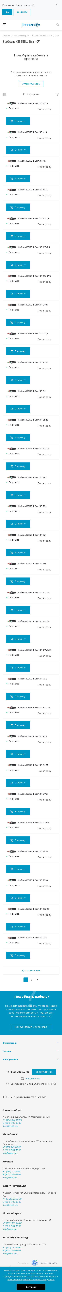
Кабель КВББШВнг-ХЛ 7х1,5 (33, 333)
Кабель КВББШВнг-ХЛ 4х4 (32, 132)
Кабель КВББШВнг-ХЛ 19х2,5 (33, 909)
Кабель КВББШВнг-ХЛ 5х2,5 (33, 420)
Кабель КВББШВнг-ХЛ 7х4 (32, 678)
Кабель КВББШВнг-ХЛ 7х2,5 (33, 765)
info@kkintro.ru (33, 1078)
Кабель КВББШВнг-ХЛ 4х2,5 (33, 362)
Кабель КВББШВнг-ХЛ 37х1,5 (33, 822)
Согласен (31, 1287)
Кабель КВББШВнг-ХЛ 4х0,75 (34, 707)
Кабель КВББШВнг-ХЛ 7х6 (32, 937)
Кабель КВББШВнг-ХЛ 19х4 (33, 880)
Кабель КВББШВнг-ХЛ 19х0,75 (34, 276)
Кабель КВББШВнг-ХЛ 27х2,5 (34, 247)
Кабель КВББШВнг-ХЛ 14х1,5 (33, 218)
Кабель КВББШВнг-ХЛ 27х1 (33, 304)
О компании (10, 1043)
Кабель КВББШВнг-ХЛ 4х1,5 (33, 189)
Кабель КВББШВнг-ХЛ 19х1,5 (33, 621)
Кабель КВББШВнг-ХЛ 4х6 (32, 736)
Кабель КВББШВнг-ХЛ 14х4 (33, 851)
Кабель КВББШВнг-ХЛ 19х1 (32, 477)
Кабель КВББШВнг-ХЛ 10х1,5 (33, 448)
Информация (10, 1059)
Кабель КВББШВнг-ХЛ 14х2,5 (33, 592)
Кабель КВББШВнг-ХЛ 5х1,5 (33, 103)
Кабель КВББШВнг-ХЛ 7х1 (32, 391)
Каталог (7, 1051)
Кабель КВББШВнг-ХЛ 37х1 (33, 794)
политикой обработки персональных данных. (31, 1279)
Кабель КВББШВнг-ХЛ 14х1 (32, 563)
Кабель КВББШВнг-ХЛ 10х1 (32, 506)
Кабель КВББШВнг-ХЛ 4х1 (32, 161)
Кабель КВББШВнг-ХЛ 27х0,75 (34, 650)
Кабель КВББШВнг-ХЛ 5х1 (32, 535)
